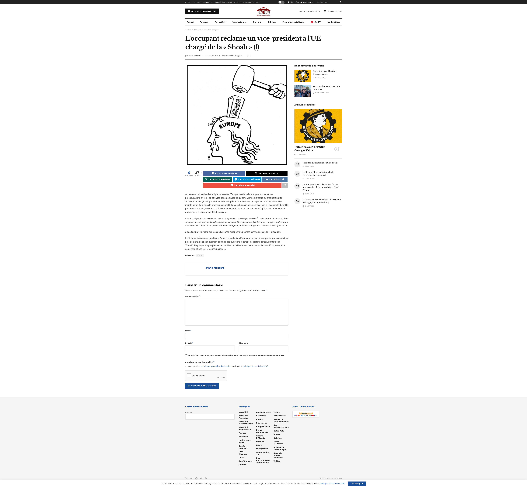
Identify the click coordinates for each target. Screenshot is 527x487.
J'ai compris (356, 483)
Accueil (190, 22)
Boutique (243, 436)
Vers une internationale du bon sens (320, 163)
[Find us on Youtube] (201, 478)
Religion (278, 438)
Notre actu (279, 431)
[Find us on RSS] (206, 478)
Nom (188, 330)
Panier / (335, 11)
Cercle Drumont (243, 447)
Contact (206, 2)
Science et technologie (280, 448)
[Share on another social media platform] (285, 185)
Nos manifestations (293, 22)
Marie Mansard (195, 56)
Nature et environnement (281, 420)
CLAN (241, 457)
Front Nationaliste (262, 431)
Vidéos (277, 461)
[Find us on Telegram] (196, 478)
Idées (259, 445)
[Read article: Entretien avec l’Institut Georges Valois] (302, 76)
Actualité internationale (246, 422)
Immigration (262, 449)
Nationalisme (239, 22)
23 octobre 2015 (213, 56)
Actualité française (211, 30)
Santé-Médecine (278, 442)
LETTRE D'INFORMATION (203, 11)
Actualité (220, 22)
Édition (272, 22)
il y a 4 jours (320, 78)
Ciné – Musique (243, 453)
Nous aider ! (239, 2)
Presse (277, 434)
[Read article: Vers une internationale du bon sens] (302, 91)
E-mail (189, 343)
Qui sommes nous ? (193, 2)
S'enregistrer (307, 2)
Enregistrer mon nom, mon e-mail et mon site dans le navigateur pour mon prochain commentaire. (236, 355)
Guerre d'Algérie (260, 437)
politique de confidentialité (255, 366)
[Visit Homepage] (263, 11)
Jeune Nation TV (262, 453)
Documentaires (263, 412)
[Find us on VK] (191, 478)
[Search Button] (340, 2)
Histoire (260, 441)
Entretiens (261, 423)
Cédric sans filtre (244, 441)
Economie (261, 416)
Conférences (245, 461)
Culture (257, 22)
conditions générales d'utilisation (216, 366)
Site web (243, 343)
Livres (277, 412)
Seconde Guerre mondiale (278, 455)
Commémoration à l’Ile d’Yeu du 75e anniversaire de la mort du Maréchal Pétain (321, 187)
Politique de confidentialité (200, 362)
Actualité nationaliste (245, 428)
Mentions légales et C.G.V (221, 2)
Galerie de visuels (252, 2)
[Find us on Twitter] (186, 478)
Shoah (200, 255)
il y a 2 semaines (321, 93)
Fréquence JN (263, 426)
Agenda (204, 22)
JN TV (317, 22)
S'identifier (294, 2)
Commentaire (193, 296)
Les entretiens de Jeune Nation (263, 460)
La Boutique (334, 22)
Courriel (188, 412)
